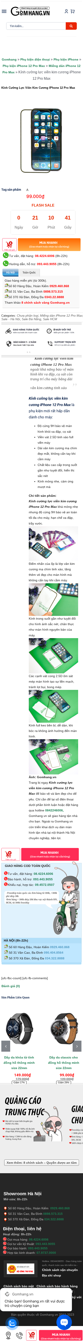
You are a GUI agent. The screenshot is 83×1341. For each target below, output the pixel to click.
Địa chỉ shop (51, 1275)
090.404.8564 (53, 952)
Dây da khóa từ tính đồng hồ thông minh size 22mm (19, 1063)
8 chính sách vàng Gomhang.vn (45, 302)
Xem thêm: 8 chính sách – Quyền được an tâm (42, 1162)
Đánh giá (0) (11, 986)
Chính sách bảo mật (19, 1286)
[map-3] (8, 1331)
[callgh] (19, 1331)
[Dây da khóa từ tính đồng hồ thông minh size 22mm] (19, 1029)
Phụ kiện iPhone (66, 59)
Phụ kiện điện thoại (35, 59)
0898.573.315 (53, 291)
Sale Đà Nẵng (31, 319)
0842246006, (54, 810)
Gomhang (9, 59)
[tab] (11, 353)
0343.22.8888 (54, 297)
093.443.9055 (46, 264)
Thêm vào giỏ (9, 250)
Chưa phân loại (27, 315)
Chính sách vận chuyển (60, 1270)
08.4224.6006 (44, 256)
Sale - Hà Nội (10, 319)
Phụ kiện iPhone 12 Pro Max (24, 66)
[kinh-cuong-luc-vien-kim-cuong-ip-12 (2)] (41, 139)
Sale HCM (50, 319)
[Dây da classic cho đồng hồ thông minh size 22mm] (63, 1029)
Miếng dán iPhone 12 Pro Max (61, 315)
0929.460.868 (59, 286)
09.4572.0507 (44, 885)
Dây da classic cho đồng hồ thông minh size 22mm (63, 1063)
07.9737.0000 (46, 1252)
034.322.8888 (54, 958)
